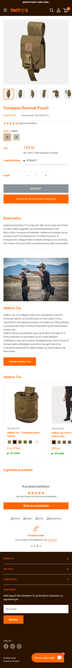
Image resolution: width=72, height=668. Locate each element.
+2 (36, 442)
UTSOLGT (36, 188)
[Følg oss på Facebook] (5, 646)
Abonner (13, 619)
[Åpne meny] (5, 10)
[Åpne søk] (52, 10)
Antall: (6, 175)
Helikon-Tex (9, 115)
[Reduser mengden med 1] (27, 175)
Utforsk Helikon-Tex (20, 361)
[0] (65, 10)
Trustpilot (52, 539)
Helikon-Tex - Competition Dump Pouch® (23, 434)
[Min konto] (58, 10)
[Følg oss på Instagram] (19, 646)
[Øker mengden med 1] (45, 175)
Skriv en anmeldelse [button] (36, 505)
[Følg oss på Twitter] (12, 646)
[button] (10, 123)
